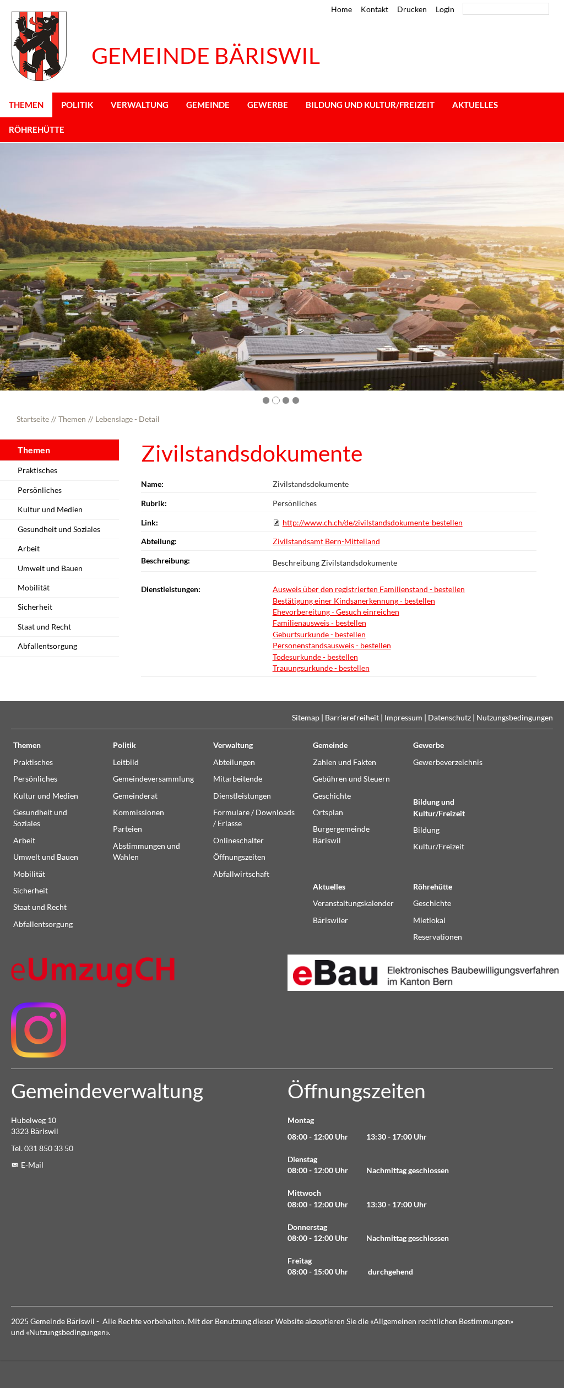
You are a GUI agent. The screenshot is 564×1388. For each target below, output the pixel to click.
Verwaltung (140, 105)
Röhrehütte (36, 129)
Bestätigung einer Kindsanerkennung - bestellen (354, 601)
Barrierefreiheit (352, 717)
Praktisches (37, 470)
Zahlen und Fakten (344, 762)
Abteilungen (234, 762)
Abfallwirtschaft (241, 874)
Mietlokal (429, 920)
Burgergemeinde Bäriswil (341, 834)
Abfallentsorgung (47, 646)
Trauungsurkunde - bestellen (321, 668)
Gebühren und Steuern (351, 778)
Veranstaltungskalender (353, 903)
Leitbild (126, 762)
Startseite (33, 419)
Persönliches (40, 490)
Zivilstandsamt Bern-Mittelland (326, 541)
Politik (77, 105)
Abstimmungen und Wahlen (146, 851)
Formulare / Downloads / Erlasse (254, 818)
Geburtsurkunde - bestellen (319, 634)
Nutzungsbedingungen (514, 717)
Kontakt (374, 9)
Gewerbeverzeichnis (447, 762)
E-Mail (32, 1165)
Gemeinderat (135, 795)
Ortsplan (328, 812)
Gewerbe (267, 105)
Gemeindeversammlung (153, 778)
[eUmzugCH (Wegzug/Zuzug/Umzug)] (93, 972)
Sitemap (305, 717)
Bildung (426, 830)
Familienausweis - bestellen (319, 623)
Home (341, 9)
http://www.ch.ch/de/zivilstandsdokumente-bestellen (373, 522)
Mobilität (34, 587)
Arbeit (29, 548)
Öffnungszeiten (239, 857)
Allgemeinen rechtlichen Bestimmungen (441, 1321)
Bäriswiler (330, 920)
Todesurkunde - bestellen (315, 657)
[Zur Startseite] (39, 46)
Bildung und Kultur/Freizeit (370, 105)
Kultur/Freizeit (438, 846)
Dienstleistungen (242, 795)
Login (445, 9)
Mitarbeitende (237, 778)
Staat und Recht (44, 626)
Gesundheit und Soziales (59, 529)
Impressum (403, 717)
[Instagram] (38, 1030)
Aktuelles (475, 105)
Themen (26, 105)
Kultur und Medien (50, 509)
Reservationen (437, 936)
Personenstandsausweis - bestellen (332, 645)
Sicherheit (35, 607)
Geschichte (332, 795)
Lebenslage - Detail (127, 419)
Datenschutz (449, 717)
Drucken (412, 9)
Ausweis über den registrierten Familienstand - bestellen (369, 589)
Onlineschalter (238, 840)
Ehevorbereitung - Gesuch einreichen (336, 612)
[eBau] (420, 972)
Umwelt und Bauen (50, 568)
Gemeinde (208, 105)
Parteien (127, 829)
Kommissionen (138, 812)
